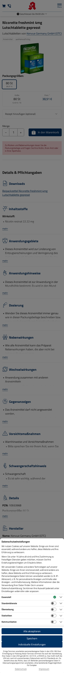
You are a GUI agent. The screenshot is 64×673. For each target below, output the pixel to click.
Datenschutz (21, 669)
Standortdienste (9, 603)
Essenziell (6, 597)
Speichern (32, 638)
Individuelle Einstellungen (32, 644)
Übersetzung (8, 609)
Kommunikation (9, 621)
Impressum (44, 669)
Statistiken (7, 615)
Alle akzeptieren (32, 631)
